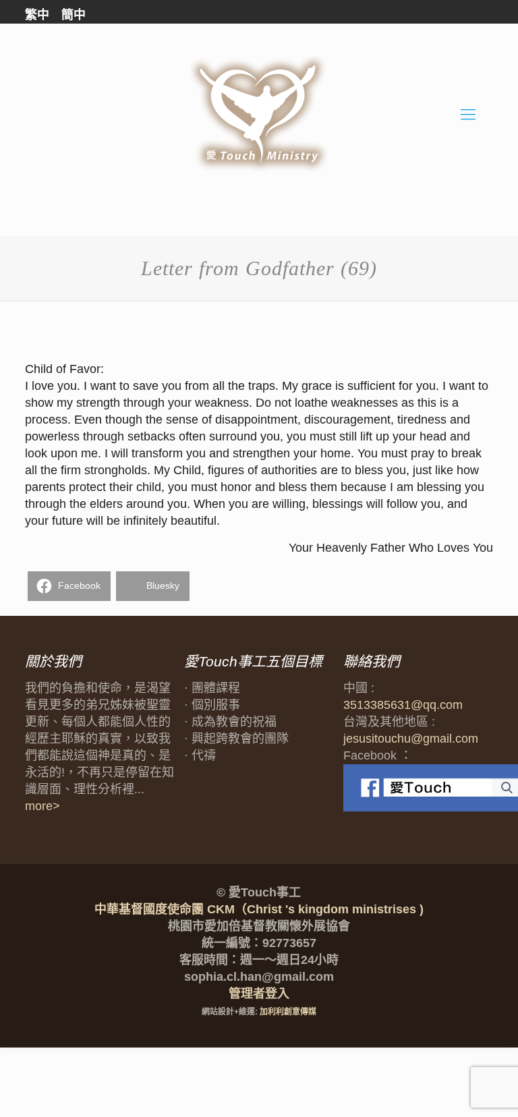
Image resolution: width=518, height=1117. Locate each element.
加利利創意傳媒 (288, 1011)
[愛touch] (259, 114)
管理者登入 (259, 993)
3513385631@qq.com (403, 705)
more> (42, 806)
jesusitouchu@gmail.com (410, 738)
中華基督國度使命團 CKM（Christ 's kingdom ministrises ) (259, 909)
